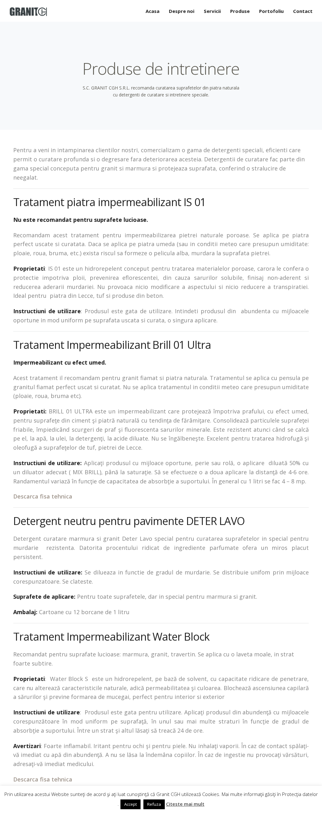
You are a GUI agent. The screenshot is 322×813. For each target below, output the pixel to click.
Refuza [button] (154, 804)
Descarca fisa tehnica (42, 496)
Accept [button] (130, 804)
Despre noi (181, 11)
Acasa (152, 11)
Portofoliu (271, 11)
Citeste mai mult (185, 804)
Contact (303, 11)
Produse (240, 11)
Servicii (212, 11)
